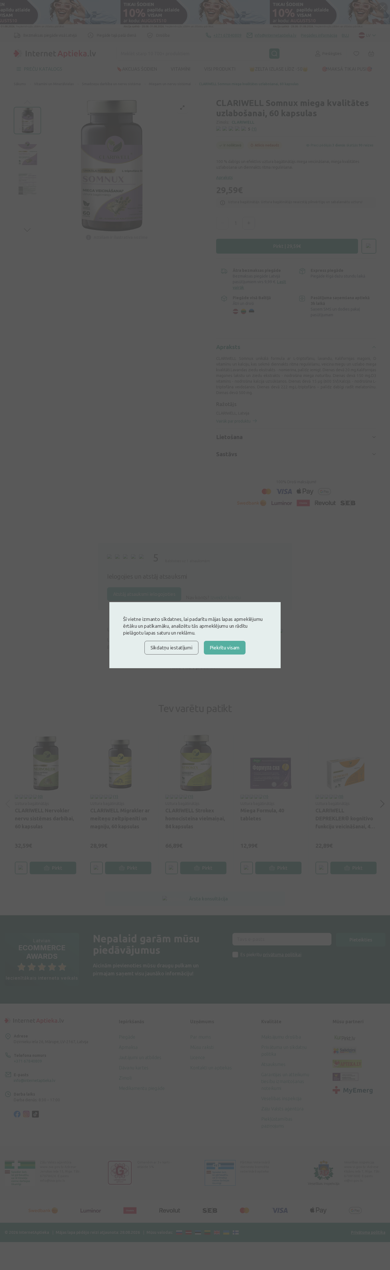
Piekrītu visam (225, 647)
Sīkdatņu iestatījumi (171, 647)
